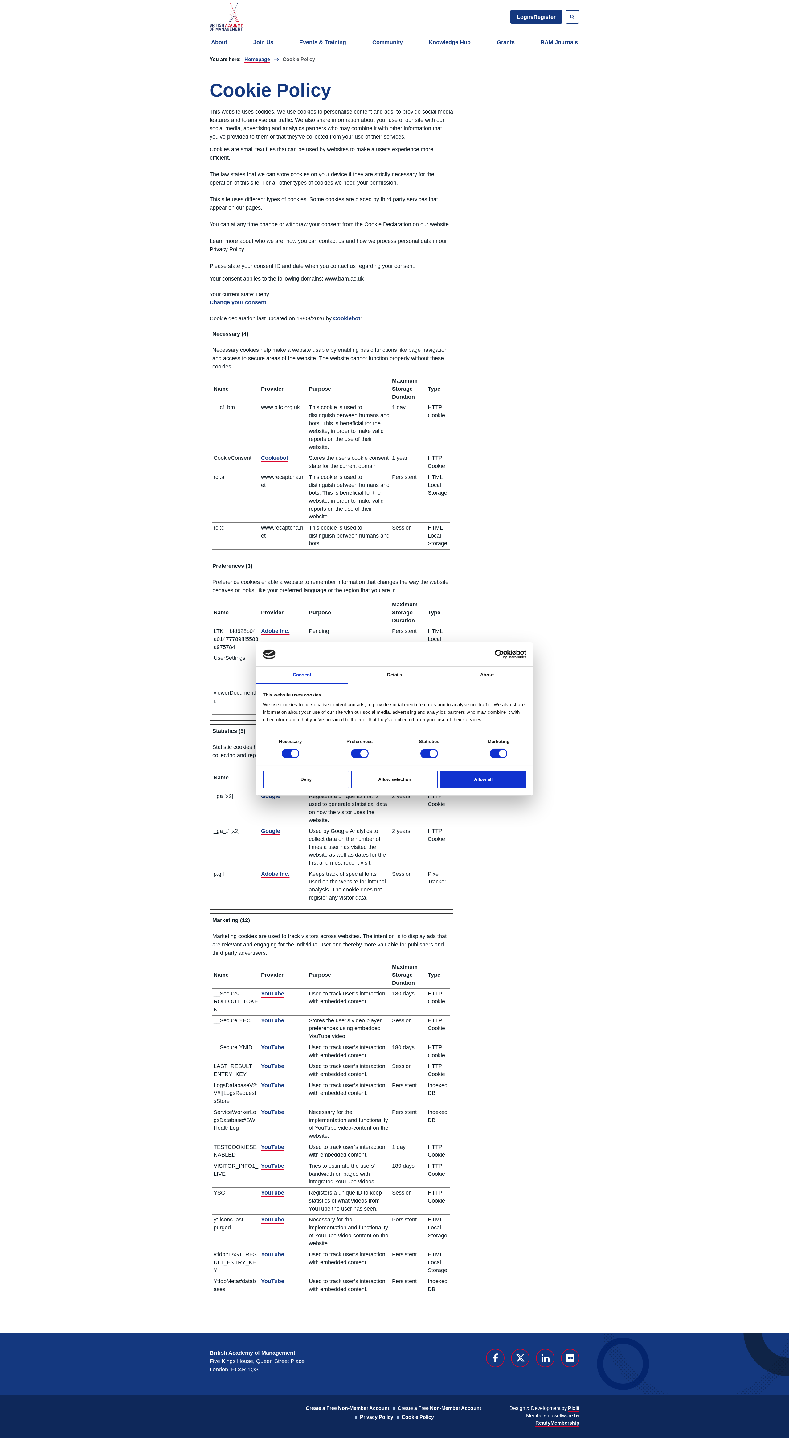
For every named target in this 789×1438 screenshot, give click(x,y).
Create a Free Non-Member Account (347, 1408)
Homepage (257, 59)
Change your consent (238, 302)
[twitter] (520, 1358)
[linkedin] (545, 1358)
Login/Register (536, 17)
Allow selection (394, 779)
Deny (306, 779)
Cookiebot (346, 318)
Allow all (483, 779)
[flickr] (570, 1358)
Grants (506, 42)
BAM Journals (559, 42)
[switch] (360, 753)
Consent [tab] (302, 674)
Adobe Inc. (275, 631)
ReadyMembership (557, 1423)
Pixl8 (573, 1408)
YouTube (272, 994)
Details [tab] (394, 674)
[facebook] (495, 1358)
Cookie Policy (418, 1417)
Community (387, 42)
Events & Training (322, 42)
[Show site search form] (572, 17)
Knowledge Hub (450, 42)
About (219, 42)
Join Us (263, 42)
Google (270, 796)
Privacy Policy (376, 1417)
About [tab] (487, 674)
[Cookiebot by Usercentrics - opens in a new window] (499, 654)
